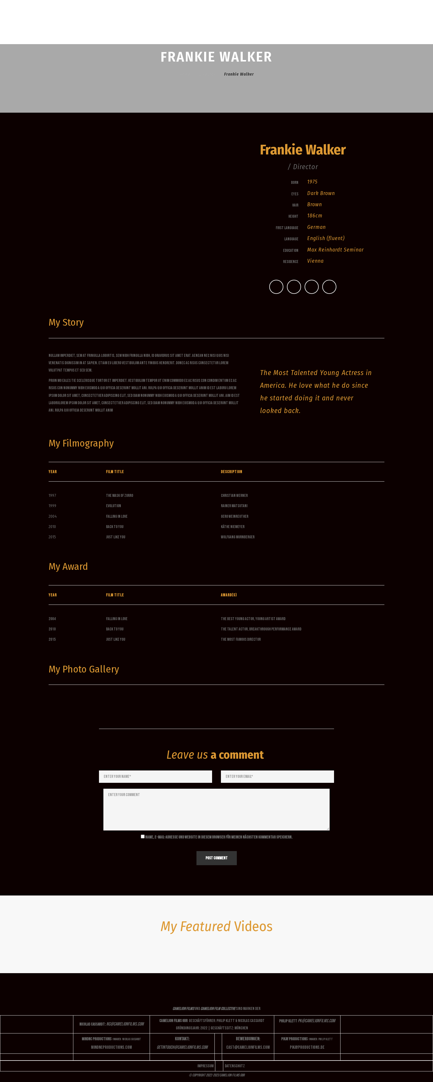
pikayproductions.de (307, 1047)
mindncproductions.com (111, 1047)
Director (207, 74)
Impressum (205, 1065)
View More (89, 703)
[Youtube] (329, 287)
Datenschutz (235, 1065)
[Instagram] (312, 287)
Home (184, 74)
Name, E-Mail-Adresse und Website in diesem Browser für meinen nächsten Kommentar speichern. (218, 837)
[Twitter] (276, 287)
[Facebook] (294, 287)
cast (248, 1047)
